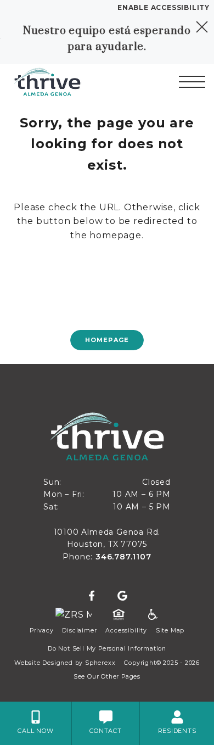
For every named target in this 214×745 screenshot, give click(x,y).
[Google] (122, 596)
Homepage (107, 340)
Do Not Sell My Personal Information (107, 648)
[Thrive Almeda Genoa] (66, 81)
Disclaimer (79, 630)
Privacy (42, 630)
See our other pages (107, 676)
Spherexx (100, 662)
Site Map (170, 630)
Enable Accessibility (163, 7)
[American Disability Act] (152, 615)
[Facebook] (91, 596)
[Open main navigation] (192, 82)
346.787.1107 (123, 557)
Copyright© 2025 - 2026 (162, 662)
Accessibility (126, 630)
